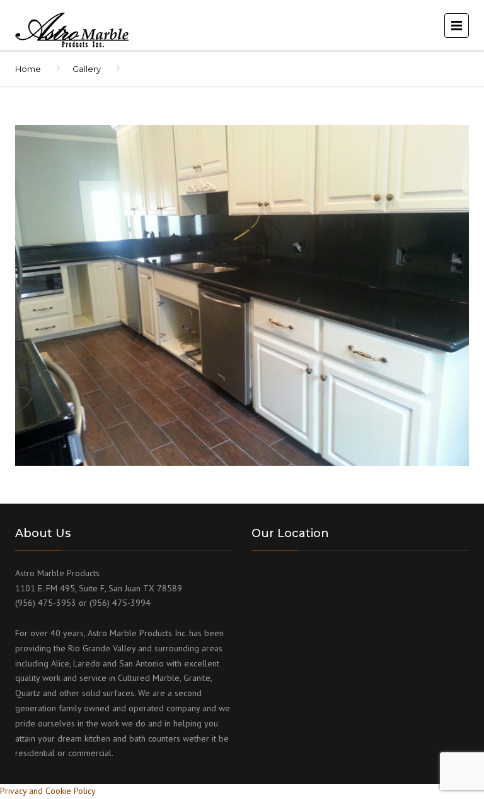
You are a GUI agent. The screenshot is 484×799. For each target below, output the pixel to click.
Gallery (86, 69)
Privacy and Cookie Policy (48, 790)
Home (28, 69)
